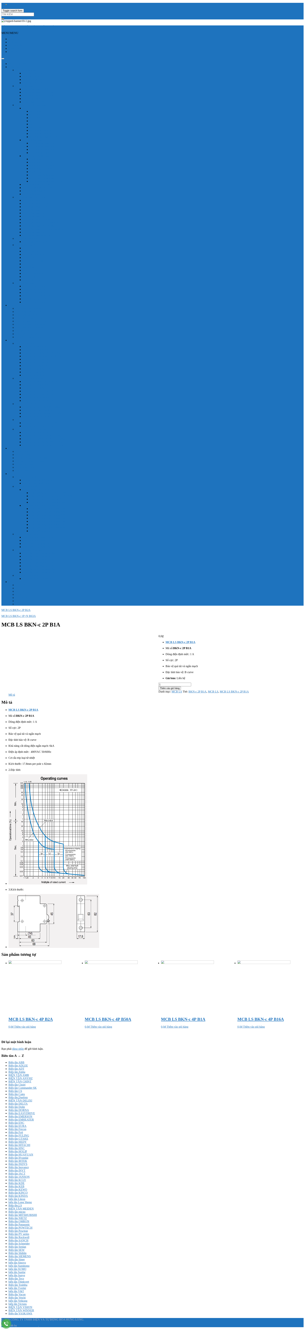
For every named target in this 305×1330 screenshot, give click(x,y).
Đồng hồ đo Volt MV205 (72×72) (42, 349)
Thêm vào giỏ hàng (170, 688)
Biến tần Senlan (17, 1246)
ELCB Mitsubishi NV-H (43, 146)
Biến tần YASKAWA (20, 1313)
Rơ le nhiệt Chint (25, 467)
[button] (9, 32)
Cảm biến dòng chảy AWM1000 (48, 508)
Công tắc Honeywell (27, 575)
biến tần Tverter (17, 1288)
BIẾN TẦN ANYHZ (20, 1078)
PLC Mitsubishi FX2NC (36, 209)
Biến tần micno (16, 1211)
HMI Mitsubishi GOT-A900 (38, 92)
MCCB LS (22, 591)
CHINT (12, 448)
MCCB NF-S (37, 114)
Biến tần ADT (16, 1068)
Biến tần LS (22, 603)
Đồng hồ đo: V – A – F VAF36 (40, 426)
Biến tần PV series (18, 1234)
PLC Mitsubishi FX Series (30, 197)
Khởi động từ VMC (41, 171)
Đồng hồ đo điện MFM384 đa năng (42, 441)
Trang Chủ (14, 38)
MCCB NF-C (37, 111)
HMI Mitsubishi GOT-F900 (38, 95)
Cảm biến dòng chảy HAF (44, 530)
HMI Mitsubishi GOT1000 (38, 98)
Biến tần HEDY (17, 1141)
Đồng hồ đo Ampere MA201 (39, 391)
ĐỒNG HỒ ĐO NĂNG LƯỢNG (35, 403)
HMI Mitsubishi (24, 85)
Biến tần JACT (16, 1173)
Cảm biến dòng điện (27, 534)
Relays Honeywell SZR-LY (38, 483)
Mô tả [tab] (11, 694)
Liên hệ (12, 51)
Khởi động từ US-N (41, 168)
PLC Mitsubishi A (26, 244)
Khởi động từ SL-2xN (42, 165)
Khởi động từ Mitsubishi (36, 155)
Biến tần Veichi (17, 1297)
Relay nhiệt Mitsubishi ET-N (46, 178)
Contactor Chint (24, 464)
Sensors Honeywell (26, 486)
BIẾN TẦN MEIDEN (21, 1208)
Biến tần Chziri (16, 1084)
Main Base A (30, 267)
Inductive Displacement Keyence (34, 337)
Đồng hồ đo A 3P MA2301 (38, 397)
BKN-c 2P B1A (198, 691)
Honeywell (14, 473)
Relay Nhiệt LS (24, 600)
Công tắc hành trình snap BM (39, 569)
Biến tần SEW (16, 1249)
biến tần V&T (16, 1291)
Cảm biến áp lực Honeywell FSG (48, 499)
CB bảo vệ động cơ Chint (30, 460)
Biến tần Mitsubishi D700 (37, 79)
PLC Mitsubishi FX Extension (39, 225)
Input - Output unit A (34, 260)
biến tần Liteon (16, 1199)
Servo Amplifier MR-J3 (36, 292)
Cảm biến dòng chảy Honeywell (41, 505)
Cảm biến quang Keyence (30, 317)
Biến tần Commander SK (22, 1087)
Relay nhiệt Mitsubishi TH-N (46, 181)
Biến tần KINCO (18, 1192)
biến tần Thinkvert (18, 1281)
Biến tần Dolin (16, 1106)
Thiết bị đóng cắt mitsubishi (31, 104)
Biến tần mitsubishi (26, 70)
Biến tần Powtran (18, 1230)
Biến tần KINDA (18, 1195)
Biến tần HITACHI (19, 1145)
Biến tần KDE (16, 1183)
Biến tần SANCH (18, 1240)
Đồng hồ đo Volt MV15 (36, 346)
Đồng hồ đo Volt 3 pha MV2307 (41, 381)
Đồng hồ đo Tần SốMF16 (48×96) (42, 356)
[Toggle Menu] (2, 58)
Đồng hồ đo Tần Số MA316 (38, 365)
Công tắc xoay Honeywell (37, 578)
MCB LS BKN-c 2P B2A (16, 609)
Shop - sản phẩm (17, 63)
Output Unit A (31, 276)
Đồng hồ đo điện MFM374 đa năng (42, 432)
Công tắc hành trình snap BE (39, 565)
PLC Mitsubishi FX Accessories (40, 222)
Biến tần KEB (16, 1186)
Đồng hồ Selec (16, 340)
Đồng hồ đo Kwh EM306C (38, 410)
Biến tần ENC (16, 1122)
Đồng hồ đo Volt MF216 (36, 375)
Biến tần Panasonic (19, 1224)
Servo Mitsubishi (25, 282)
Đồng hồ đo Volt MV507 (37, 387)
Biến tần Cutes (16, 1094)
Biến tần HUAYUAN (20, 1154)
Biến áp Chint (23, 454)
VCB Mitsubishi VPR (35, 193)
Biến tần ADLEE (18, 1065)
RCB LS (20, 594)
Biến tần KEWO (17, 1189)
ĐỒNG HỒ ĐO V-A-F (29, 419)
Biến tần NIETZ (17, 1218)
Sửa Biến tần (15, 45)
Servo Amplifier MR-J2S (36, 286)
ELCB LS (21, 597)
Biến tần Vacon (17, 1294)
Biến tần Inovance (18, 1167)
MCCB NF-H (37, 120)
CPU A (27, 248)
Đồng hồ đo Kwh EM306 (37, 416)
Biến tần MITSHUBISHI (22, 1214)
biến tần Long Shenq (20, 1202)
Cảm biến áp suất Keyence (30, 327)
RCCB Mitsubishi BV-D (36, 190)
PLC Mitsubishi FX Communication (43, 228)
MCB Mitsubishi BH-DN (44, 136)
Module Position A (33, 273)
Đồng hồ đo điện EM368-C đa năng (43, 413)
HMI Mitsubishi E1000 (36, 89)
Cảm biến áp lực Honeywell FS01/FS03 (52, 495)
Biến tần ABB (16, 1062)
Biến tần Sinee (16, 1259)
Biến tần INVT (16, 1170)
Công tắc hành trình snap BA (39, 562)
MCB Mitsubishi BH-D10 (44, 130)
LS (10, 581)
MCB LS (21, 588)
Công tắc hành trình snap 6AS (39, 556)
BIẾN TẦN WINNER (21, 1310)
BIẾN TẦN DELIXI (20, 1100)
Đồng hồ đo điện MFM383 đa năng (42, 435)
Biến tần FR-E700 (33, 73)
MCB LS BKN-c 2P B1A (234, 691)
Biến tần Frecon (17, 1129)
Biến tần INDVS (17, 1164)
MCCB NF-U (37, 127)
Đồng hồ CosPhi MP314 (36, 368)
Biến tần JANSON (19, 1176)
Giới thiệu (14, 42)
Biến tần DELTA (18, 1103)
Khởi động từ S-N (40, 159)
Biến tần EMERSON (20, 1116)
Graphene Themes (28, 1325)
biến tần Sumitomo (18, 1265)
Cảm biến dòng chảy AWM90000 (48, 527)
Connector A (30, 257)
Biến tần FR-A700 (33, 76)
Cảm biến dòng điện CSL (37, 540)
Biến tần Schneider (19, 1243)
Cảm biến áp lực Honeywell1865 (48, 502)
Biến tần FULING (18, 1135)
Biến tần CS (15, 1090)
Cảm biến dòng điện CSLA (38, 543)
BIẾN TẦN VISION (20, 1307)
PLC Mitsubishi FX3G (35, 213)
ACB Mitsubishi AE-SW (36, 184)
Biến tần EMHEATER (21, 1119)
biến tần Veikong (17, 1300)
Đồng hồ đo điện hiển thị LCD (33, 378)
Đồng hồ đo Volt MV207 (37, 384)
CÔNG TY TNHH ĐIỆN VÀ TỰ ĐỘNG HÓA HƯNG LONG (37, 26)
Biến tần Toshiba (17, 1284)
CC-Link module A (33, 254)
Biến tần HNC (16, 1148)
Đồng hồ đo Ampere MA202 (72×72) (44, 359)
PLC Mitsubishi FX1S (35, 200)
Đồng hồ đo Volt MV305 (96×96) (42, 352)
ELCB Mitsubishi (32, 139)
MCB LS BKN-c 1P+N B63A (18, 616)
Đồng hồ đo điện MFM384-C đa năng (44, 445)
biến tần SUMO (17, 1268)
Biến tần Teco (16, 1278)
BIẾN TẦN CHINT (19, 1081)
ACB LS (21, 584)
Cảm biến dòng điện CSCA (38, 537)
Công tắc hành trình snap (29, 549)
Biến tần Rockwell (18, 1237)
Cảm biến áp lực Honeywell (38, 489)
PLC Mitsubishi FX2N (35, 206)
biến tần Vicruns (17, 1303)
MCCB (27, 108)
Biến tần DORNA (18, 1110)
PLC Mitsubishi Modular (36, 235)
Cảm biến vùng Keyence (29, 308)
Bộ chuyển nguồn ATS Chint (32, 457)
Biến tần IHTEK (17, 1160)
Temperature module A (35, 279)
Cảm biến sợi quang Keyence (32, 321)
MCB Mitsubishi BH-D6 (44, 133)
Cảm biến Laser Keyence (30, 311)
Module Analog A (33, 270)
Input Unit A (30, 263)
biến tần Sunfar (16, 1272)
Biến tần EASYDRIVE (21, 1113)
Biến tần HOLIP (17, 1151)
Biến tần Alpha (16, 1071)
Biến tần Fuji (15, 1132)
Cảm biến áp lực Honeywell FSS (48, 492)
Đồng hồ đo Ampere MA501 (39, 394)
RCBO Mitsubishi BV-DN (38, 187)
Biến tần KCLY (17, 1179)
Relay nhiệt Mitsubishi (42, 174)
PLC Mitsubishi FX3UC (36, 232)
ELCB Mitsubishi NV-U (43, 152)
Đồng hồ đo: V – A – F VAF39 (40, 422)
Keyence (13, 305)
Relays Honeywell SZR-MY (39, 480)
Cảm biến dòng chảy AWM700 (47, 524)
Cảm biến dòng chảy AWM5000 (48, 521)
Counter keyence (25, 330)
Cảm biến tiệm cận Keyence (31, 324)
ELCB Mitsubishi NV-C (43, 143)
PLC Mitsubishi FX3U (35, 216)
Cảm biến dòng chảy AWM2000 (48, 511)
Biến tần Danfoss (18, 1097)
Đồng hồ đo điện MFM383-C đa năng (44, 438)
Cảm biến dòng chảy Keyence (32, 333)
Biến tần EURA (17, 1125)
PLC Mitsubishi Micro (28, 238)
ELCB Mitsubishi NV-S (43, 149)
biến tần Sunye (16, 1275)
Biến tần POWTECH (20, 1227)
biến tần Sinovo (17, 1262)
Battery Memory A (33, 251)
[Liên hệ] (6, 1324)
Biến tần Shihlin (17, 1253)
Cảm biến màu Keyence (29, 314)
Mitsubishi (14, 66)
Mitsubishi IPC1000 (34, 101)
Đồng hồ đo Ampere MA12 (38, 362)
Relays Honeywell (26, 476)
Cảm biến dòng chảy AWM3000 (48, 514)
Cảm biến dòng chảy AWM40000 (48, 518)
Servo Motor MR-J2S (35, 289)
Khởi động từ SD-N (41, 162)
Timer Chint (22, 470)
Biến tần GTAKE (18, 1138)
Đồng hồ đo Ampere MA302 (39, 400)
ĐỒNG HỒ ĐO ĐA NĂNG (32, 429)
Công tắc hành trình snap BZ (39, 572)
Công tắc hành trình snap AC (39, 559)
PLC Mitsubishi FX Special (38, 219)
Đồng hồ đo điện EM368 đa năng (41, 406)
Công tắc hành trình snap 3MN (40, 553)
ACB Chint (22, 451)
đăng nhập (18, 1048)
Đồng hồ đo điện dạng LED (31, 343)
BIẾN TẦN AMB (18, 1075)
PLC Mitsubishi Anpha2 (36, 241)
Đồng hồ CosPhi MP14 (36, 371)
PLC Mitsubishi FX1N (35, 203)
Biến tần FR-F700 (33, 82)
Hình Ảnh (14, 48)
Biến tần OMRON (18, 1221)
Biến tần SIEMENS (19, 1256)
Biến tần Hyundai (18, 1157)
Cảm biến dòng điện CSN (37, 546)
